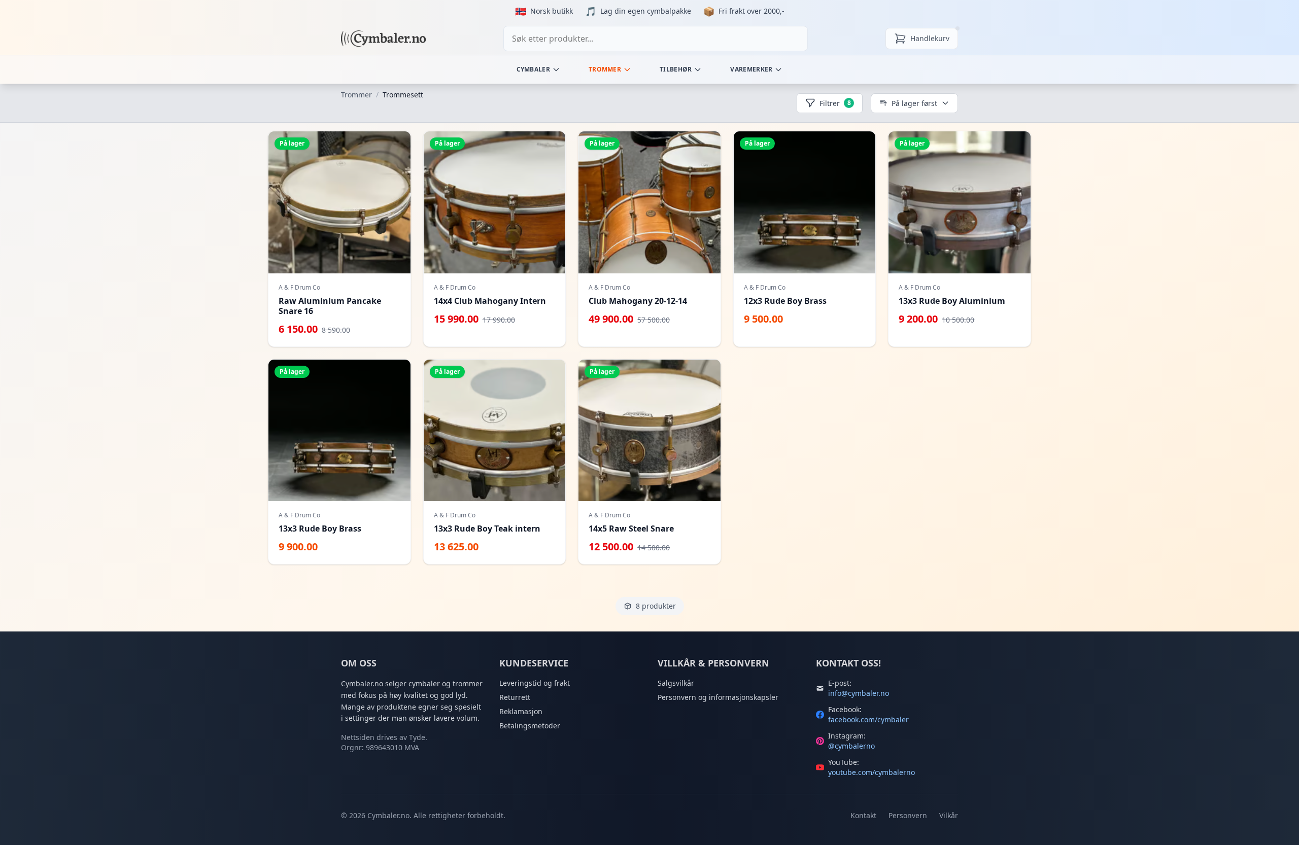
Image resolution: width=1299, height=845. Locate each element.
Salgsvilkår (676, 683)
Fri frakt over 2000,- (751, 11)
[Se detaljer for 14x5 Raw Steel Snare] (649, 462)
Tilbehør (676, 69)
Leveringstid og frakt (534, 683)
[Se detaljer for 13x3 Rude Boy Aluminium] (959, 238)
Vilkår (948, 815)
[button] (339, 239)
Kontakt (863, 815)
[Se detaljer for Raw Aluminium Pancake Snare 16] (339, 238)
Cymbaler (533, 69)
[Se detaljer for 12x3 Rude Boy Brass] (805, 238)
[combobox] (655, 38)
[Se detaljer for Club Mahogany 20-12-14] (649, 238)
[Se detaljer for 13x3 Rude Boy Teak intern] (495, 462)
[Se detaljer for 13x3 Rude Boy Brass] (339, 462)
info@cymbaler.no (858, 693)
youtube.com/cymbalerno (871, 772)
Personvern (907, 815)
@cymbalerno (851, 746)
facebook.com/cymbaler (868, 719)
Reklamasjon (520, 711)
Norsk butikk (551, 11)
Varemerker (751, 69)
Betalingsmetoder (529, 725)
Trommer (605, 69)
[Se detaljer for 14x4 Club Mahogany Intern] (495, 238)
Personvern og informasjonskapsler (718, 697)
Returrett (514, 697)
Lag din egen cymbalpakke (645, 11)
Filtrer (835, 103)
